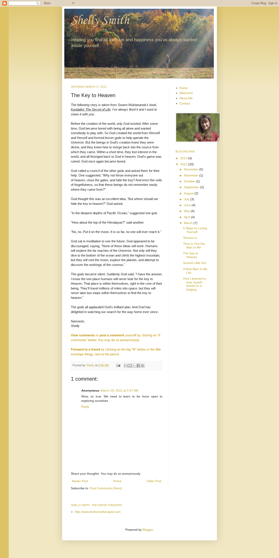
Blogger (148, 529)
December (191, 169)
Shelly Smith (100, 21)
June (188, 205)
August (189, 193)
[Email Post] (118, 365)
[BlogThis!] (130, 365)
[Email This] (126, 365)
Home (117, 481)
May (187, 211)
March (189, 223)
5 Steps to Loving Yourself (195, 230)
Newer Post (80, 481)
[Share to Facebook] (138, 365)
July (187, 199)
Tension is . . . (192, 238)
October (190, 181)
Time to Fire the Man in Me (194, 245)
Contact (184, 103)
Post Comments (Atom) (106, 488)
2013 (184, 158)
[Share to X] (134, 365)
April (187, 217)
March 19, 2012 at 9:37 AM (119, 390)
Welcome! (186, 93)
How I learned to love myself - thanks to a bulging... (194, 284)
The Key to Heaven (190, 255)
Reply (85, 406)
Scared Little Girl (194, 263)
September (192, 187)
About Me (186, 98)
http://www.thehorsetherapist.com (98, 511)
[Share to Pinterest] (142, 365)
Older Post (154, 481)
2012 (184, 164)
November (191, 175)
